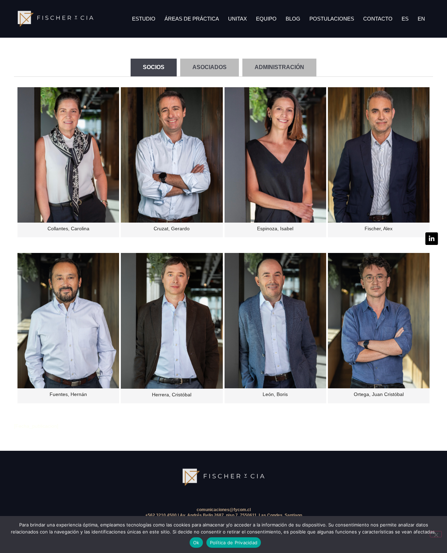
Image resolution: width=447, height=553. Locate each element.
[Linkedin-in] (431, 238)
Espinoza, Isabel (275, 228)
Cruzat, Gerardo (172, 228)
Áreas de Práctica (191, 19)
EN (421, 19)
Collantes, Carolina (68, 228)
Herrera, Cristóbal (171, 394)
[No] (436, 534)
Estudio (143, 19)
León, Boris (275, 394)
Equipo (266, 19)
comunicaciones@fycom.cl (224, 509)
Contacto (378, 19)
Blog (293, 19)
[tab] (154, 67)
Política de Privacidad (234, 542)
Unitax (237, 19)
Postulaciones (331, 19)
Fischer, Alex (379, 228)
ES (405, 19)
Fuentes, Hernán (68, 394)
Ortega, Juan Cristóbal (379, 394)
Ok (196, 542)
